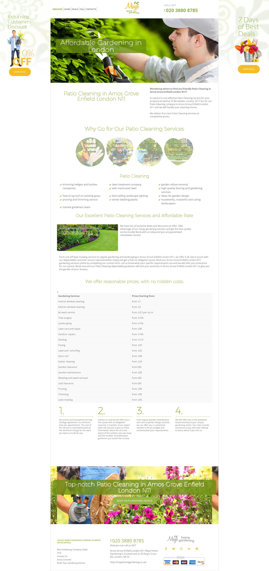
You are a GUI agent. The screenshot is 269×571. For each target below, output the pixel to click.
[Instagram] (181, 549)
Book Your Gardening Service (134, 500)
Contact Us (62, 556)
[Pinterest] (197, 549)
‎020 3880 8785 (77, 232)
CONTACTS (90, 9)
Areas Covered (64, 559)
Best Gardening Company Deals (72, 549)
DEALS (75, 9)
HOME (67, 9)
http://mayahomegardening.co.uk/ (128, 562)
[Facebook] (166, 549)
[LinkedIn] (189, 549)
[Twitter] (173, 549)
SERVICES (57, 9)
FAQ (59, 552)
